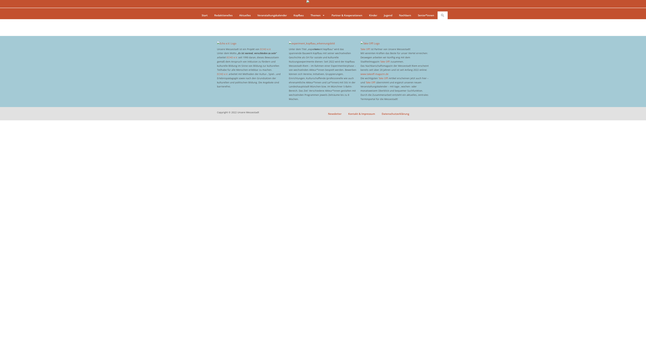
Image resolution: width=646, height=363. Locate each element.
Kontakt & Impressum (361, 113)
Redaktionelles (223, 15)
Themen (316, 15)
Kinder (373, 15)
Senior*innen (426, 15)
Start (205, 15)
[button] (443, 15)
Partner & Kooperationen (347, 15)
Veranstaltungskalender (272, 15)
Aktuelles (245, 15)
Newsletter (335, 113)
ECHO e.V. (265, 49)
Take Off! (365, 49)
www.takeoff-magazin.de (374, 74)
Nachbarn (405, 15)
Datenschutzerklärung (395, 113)
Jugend (388, 15)
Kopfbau (299, 15)
